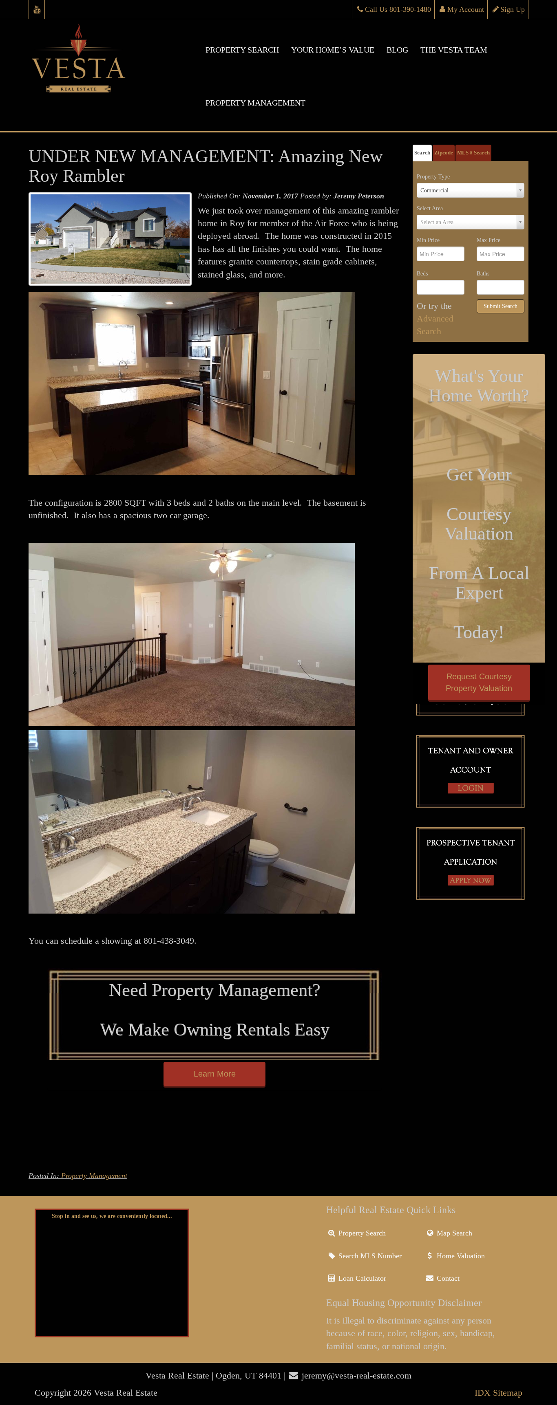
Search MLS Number (369, 1256)
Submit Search (500, 306)
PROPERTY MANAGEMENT (255, 102)
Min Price (428, 240)
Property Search (361, 1233)
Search (422, 153)
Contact (447, 1278)
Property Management (94, 1176)
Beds (422, 274)
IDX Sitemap (498, 1392)
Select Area (430, 208)
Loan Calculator (361, 1278)
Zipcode (443, 153)
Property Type (433, 177)
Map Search (453, 1233)
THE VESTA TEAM (453, 49)
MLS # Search (473, 153)
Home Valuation (460, 1256)
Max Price (488, 240)
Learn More (215, 1073)
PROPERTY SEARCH (242, 49)
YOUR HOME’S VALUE (332, 49)
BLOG (397, 49)
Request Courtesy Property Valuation (479, 682)
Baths (483, 274)
